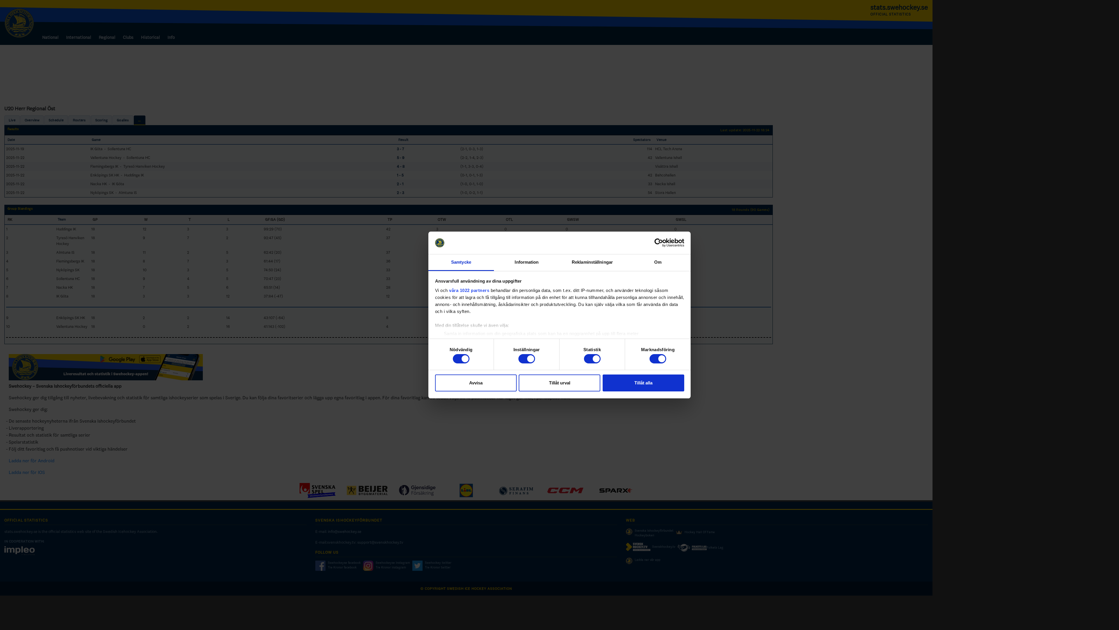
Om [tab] (657, 262)
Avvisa (476, 382)
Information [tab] (527, 262)
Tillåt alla (643, 382)
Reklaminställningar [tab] (592, 262)
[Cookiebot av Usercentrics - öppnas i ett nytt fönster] (658, 243)
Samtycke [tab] (461, 262)
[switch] (526, 358)
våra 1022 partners (469, 290)
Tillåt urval (559, 382)
